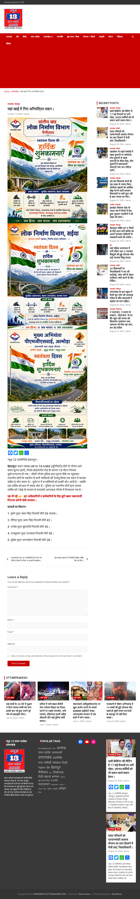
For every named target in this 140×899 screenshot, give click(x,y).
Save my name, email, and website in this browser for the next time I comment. (46, 656)
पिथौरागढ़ (119, 309)
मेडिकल (120, 36)
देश (17, 36)
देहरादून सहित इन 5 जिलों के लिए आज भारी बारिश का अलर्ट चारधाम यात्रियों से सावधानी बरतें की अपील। (122, 232)
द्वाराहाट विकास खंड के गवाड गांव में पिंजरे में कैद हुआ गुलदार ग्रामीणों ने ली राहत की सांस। (121, 212)
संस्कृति (101, 36)
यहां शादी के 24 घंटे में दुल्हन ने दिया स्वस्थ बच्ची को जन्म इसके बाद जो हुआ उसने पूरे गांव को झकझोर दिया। (19, 709)
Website (11, 644)
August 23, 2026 (117, 331)
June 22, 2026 (113, 721)
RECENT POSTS (109, 103)
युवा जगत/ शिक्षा (44, 780)
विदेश (25, 36)
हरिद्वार (62, 788)
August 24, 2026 (117, 220)
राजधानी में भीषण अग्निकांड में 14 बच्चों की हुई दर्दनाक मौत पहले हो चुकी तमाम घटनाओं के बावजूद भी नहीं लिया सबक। (120, 710)
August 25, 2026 (117, 124)
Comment (13, 587)
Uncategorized (44, 748)
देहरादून (17, 104)
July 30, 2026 (12, 718)
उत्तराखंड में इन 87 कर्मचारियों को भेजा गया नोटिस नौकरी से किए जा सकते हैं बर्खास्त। (26, 559)
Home (9, 36)
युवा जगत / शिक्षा (73, 36)
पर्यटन (110, 36)
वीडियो (8, 43)
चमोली (118, 128)
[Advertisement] (70, 68)
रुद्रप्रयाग (44, 784)
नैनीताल (118, 289)
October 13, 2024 (15, 114)
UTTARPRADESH (16, 677)
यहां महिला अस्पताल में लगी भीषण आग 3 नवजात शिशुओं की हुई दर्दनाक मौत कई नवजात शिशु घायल (122, 253)
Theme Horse (84, 894)
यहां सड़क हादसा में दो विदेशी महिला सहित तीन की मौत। (69, 559)
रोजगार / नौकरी (89, 36)
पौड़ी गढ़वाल (44, 776)
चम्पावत (56, 762)
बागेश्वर (55, 776)
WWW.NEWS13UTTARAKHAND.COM (49, 894)
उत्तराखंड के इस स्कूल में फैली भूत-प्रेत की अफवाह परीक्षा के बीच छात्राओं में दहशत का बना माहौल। (121, 296)
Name (11, 620)
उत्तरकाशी (57, 752)
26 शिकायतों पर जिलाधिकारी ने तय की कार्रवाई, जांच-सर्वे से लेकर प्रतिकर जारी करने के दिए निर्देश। (121, 274)
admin (26, 114)
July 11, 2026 (45, 725)
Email (11, 632)
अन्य (53, 748)
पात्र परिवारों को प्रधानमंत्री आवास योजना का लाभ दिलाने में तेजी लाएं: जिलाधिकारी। (121, 136)
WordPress (117, 894)
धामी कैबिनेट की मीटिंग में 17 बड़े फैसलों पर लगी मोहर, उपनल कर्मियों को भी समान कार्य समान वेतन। (122, 116)
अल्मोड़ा (112, 205)
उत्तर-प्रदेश (35, 36)
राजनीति (60, 36)
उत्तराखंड (47, 36)
